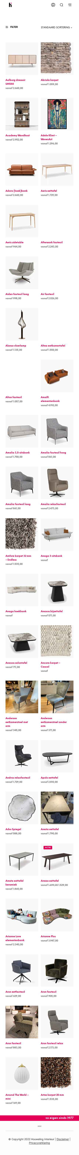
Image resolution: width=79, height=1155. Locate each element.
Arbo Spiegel (13, 829)
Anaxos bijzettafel (52, 611)
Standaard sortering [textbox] (55, 27)
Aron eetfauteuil (15, 992)
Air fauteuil (47, 294)
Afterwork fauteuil (52, 242)
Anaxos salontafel (16, 663)
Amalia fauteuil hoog (53, 453)
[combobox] (53, 27)
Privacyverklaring (39, 1142)
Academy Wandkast (18, 135)
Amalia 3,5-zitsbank (18, 453)
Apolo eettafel (49, 778)
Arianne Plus (48, 936)
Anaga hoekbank (16, 611)
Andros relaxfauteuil (18, 778)
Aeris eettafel (49, 191)
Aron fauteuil (48, 992)
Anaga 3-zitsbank (51, 556)
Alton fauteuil (14, 397)
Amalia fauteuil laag (18, 504)
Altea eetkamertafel (53, 346)
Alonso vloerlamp (16, 346)
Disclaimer (63, 1139)
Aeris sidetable (15, 242)
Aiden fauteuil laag (17, 294)
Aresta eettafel (50, 829)
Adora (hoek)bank (17, 191)
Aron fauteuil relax (52, 1043)
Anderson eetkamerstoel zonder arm (54, 722)
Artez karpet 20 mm (52, 1095)
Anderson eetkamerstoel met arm (17, 722)
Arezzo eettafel (50, 881)
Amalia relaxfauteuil (53, 504)
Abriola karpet (49, 80)
